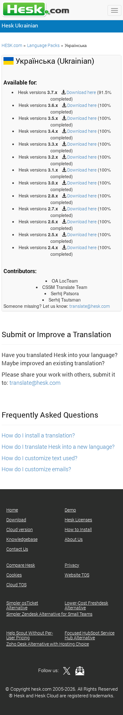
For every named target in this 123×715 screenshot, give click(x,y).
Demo (70, 510)
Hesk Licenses (78, 520)
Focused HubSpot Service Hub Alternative (89, 635)
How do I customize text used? (39, 458)
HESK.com (12, 45)
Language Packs (43, 45)
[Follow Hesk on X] (65, 670)
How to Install (78, 529)
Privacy (72, 565)
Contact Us (17, 549)
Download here (81, 92)
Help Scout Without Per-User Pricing (29, 635)
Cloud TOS (16, 585)
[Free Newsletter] (78, 670)
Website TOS (77, 575)
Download (16, 520)
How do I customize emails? (36, 469)
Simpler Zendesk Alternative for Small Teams (49, 614)
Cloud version (19, 529)
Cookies (14, 575)
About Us (74, 539)
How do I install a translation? (38, 435)
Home (12, 510)
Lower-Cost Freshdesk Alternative (86, 605)
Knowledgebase (22, 539)
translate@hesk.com (89, 306)
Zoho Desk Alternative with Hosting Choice (47, 644)
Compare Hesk (20, 565)
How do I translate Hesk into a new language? (58, 446)
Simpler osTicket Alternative (22, 605)
